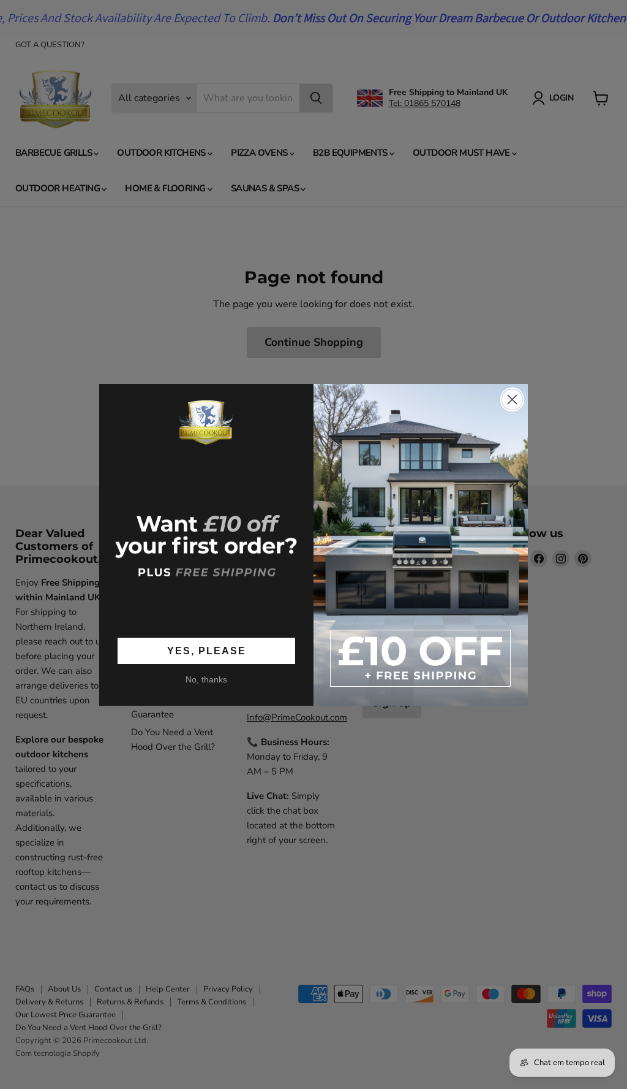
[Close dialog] (512, 399)
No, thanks (206, 679)
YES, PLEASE (206, 651)
